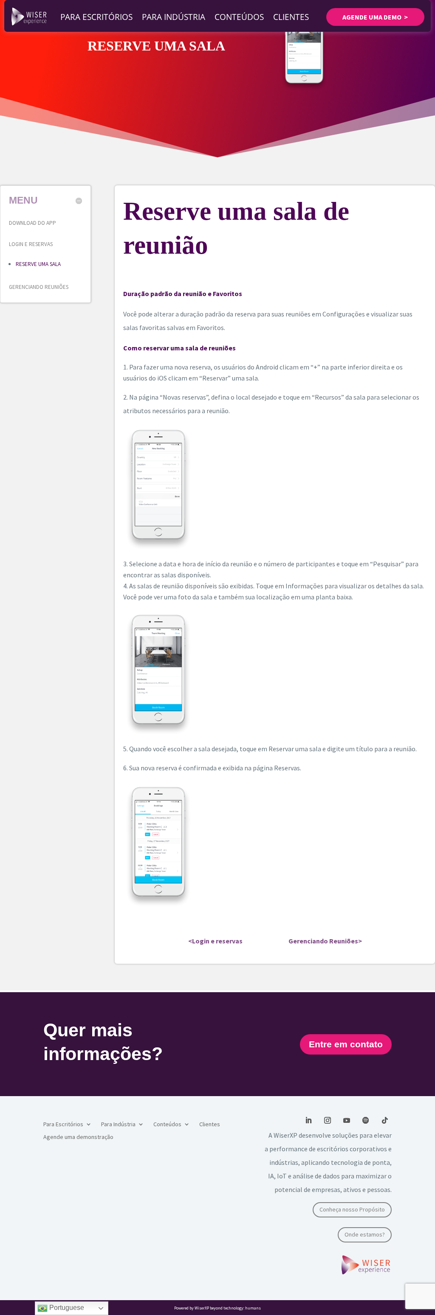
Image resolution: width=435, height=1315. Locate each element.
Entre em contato (346, 1044)
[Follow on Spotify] (366, 1120)
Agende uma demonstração (78, 1137)
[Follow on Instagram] (327, 1120)
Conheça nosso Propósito (352, 1209)
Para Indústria (173, 16)
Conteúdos (239, 16)
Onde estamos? (365, 1234)
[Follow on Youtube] (346, 1120)
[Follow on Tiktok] (385, 1120)
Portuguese (66, 1307)
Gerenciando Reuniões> (325, 941)
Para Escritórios (96, 16)
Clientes (291, 16)
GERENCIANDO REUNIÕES (38, 287)
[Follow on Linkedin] (308, 1120)
